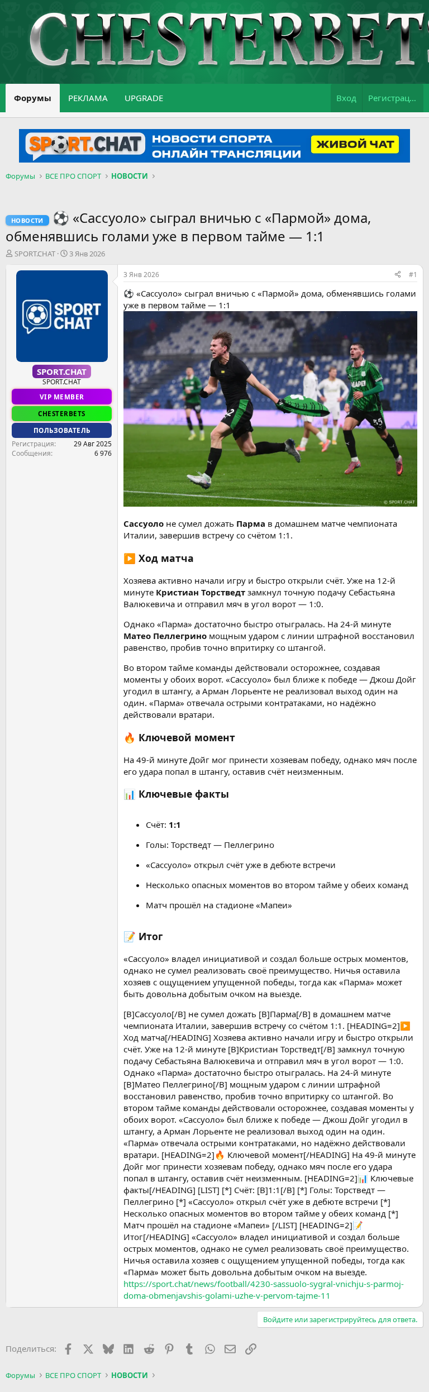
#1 (413, 274)
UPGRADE (144, 97)
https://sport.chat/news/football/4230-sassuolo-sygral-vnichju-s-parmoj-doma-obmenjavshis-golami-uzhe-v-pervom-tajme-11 (263, 1289)
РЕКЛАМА (88, 97)
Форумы (32, 97)
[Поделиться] (397, 275)
